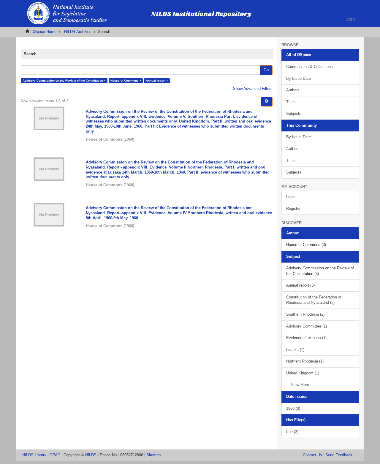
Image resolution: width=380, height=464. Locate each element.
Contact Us (312, 455)
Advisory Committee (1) (306, 326)
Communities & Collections (309, 66)
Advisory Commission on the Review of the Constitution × (64, 80)
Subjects (293, 113)
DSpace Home (43, 31)
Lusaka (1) (295, 349)
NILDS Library (34, 455)
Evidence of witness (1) (306, 338)
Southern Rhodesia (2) (305, 314)
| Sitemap (152, 455)
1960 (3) (293, 408)
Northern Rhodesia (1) (305, 361)
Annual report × (157, 80)
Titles (291, 102)
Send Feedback (338, 455)
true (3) (292, 432)
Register (293, 208)
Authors (293, 90)
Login (290, 197)
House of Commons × (125, 80)
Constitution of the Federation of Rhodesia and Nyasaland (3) (313, 300)
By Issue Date (298, 78)
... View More (297, 384)
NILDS (90, 455)
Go (266, 70)
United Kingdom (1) (302, 373)
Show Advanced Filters (253, 88)
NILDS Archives (77, 31)
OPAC (55, 455)
